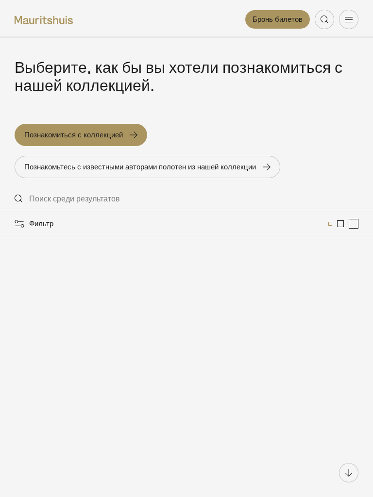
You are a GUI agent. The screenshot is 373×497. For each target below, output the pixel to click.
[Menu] (348, 19)
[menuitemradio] (330, 224)
